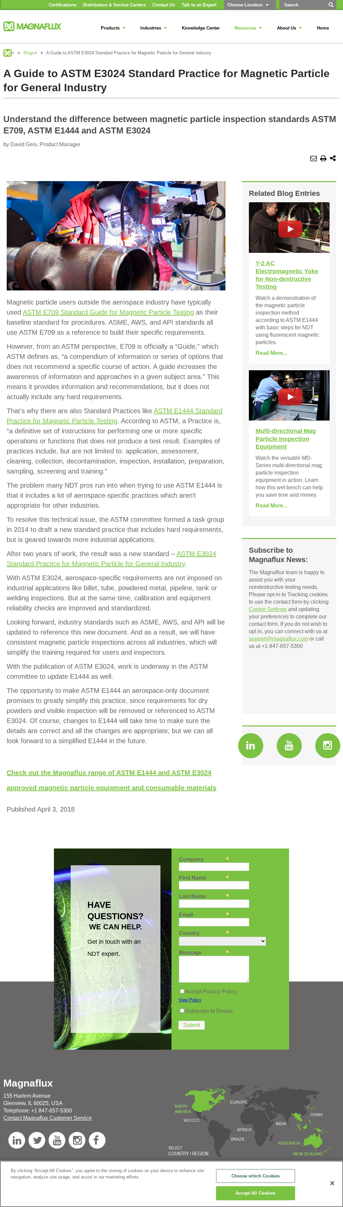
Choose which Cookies (255, 1175)
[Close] (332, 1183)
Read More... (271, 353)
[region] (171, 1184)
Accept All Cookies (255, 1193)
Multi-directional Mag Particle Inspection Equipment (286, 439)
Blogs (29, 52)
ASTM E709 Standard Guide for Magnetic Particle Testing (108, 312)
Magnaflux (7, 53)
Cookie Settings (268, 609)
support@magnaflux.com (278, 639)
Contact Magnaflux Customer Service (47, 1118)
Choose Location (245, 4)
